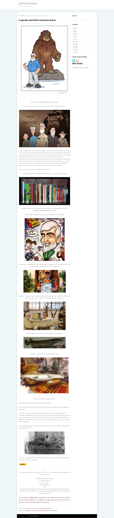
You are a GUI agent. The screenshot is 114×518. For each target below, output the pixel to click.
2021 (74, 41)
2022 (74, 39)
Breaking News (42, 497)
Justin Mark (21, 502)
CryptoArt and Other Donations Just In (37, 20)
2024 (74, 33)
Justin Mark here (43, 102)
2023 (74, 36)
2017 (74, 52)
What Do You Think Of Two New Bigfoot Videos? (39, 508)
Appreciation (50, 499)
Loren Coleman (24, 497)
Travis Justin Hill (45, 502)
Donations (62, 499)
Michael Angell (36, 502)
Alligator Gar (43, 499)
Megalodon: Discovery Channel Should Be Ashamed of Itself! (41, 510)
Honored (68, 499)
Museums (32, 499)
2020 (74, 44)
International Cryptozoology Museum (42, 210)
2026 (74, 28)
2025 (74, 31)
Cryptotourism (60, 497)
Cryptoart (53, 497)
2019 (74, 47)
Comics (48, 497)
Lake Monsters (25, 499)
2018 (74, 49)
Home (27, 15)
